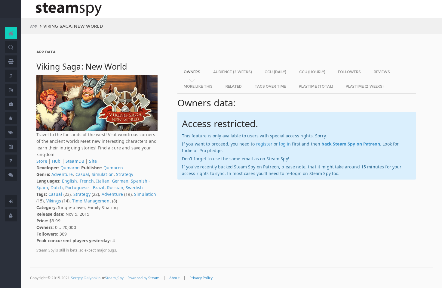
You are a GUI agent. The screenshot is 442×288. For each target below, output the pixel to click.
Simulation (103, 174)
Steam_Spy (114, 277)
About (174, 277)
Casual (82, 174)
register (264, 144)
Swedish (134, 187)
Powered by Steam (143, 277)
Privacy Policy (201, 277)
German (120, 181)
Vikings (53, 201)
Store (41, 161)
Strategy (124, 174)
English (69, 181)
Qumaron (70, 168)
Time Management (91, 201)
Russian (115, 187)
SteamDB (75, 161)
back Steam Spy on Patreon (350, 144)
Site (93, 161)
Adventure (62, 174)
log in (285, 144)
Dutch (57, 187)
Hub (56, 161)
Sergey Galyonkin (86, 277)
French (87, 181)
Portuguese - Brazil (85, 187)
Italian (102, 181)
